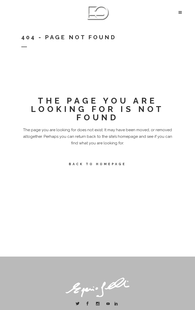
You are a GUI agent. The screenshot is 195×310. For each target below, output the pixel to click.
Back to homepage (97, 164)
